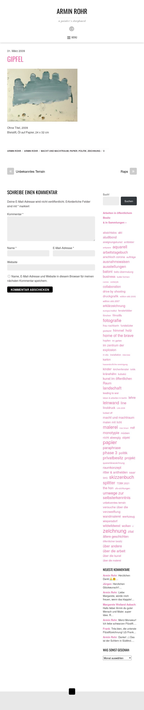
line (123, 403)
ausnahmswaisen (116, 261)
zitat (131, 531)
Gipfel (15, 59)
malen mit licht (112, 422)
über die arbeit (114, 551)
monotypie (111, 432)
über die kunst (112, 556)
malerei (110, 427)
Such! (106, 194)
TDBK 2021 (123, 483)
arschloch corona (114, 257)
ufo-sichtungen (122, 488)
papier (73, 150)
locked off (107, 412)
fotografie (112, 320)
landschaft (112, 388)
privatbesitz (113, 457)
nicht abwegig (112, 437)
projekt (130, 458)
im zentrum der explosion (113, 347)
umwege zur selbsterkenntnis (116, 495)
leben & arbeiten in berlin (115, 397)
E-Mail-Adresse (63, 248)
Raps (128, 171)
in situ (106, 354)
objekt (126, 437)
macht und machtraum (55, 150)
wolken (126, 526)
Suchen (129, 201)
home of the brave (118, 335)
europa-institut (110, 310)
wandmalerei (112, 516)
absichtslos (110, 232)
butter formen (123, 276)
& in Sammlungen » (115, 222)
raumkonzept (112, 467)
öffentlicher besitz (112, 541)
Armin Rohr (14, 150)
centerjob (114, 281)
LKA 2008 (121, 408)
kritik (132, 369)
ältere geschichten (116, 536)
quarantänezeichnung (114, 463)
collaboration (112, 286)
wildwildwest (111, 525)
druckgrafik (110, 296)
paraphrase (112, 447)
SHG (105, 478)
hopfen (107, 340)
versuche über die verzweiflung (115, 509)
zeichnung (94, 150)
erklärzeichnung (114, 305)
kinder (107, 369)
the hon (108, 488)
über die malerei (112, 560)
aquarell (120, 246)
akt (120, 232)
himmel (118, 330)
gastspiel (107, 330)
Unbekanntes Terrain (27, 171)
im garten (117, 340)
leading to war (111, 393)
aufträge (131, 257)
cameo (106, 281)
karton (107, 359)
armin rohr (31, 150)
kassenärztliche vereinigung (115, 364)
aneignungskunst (112, 242)
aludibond (110, 237)
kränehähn (109, 374)
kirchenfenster (121, 369)
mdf (132, 428)
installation (115, 354)
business (109, 276)
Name (12, 248)
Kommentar (15, 214)
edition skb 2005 (128, 296)
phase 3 (110, 452)
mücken (125, 433)
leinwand (111, 402)
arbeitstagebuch (115, 252)
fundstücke (127, 325)
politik (82, 150)
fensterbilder (125, 310)
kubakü (122, 374)
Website (12, 262)
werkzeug (128, 516)
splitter (109, 482)
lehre (132, 397)
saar (132, 472)
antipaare (107, 247)
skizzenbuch (121, 477)
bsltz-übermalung (123, 271)
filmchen (107, 315)
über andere (112, 546)
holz (129, 330)
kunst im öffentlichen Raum (117, 380)
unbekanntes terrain (114, 502)
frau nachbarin (111, 325)
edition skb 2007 (111, 301)
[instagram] (71, 28)
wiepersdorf (110, 521)
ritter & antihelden (115, 472)
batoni (107, 271)
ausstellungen (114, 266)
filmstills (117, 315)
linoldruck (109, 407)
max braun (124, 427)
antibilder (129, 242)
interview (126, 354)
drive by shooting (114, 291)
